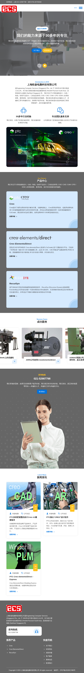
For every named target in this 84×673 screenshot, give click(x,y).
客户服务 (49, 656)
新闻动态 (49, 659)
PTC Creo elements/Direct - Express (21, 578)
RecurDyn (14, 283)
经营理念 (49, 649)
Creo (11, 204)
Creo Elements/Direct (20, 244)
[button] (39, 65)
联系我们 (47, 50)
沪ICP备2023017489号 (67, 670)
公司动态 (27, 513)
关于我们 (36, 50)
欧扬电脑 (15, 513)
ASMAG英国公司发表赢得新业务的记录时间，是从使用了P (41, 359)
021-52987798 (42, 378)
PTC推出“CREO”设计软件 (57, 517)
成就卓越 (49, 652)
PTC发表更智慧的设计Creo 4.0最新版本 (23, 518)
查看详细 (12, 216)
